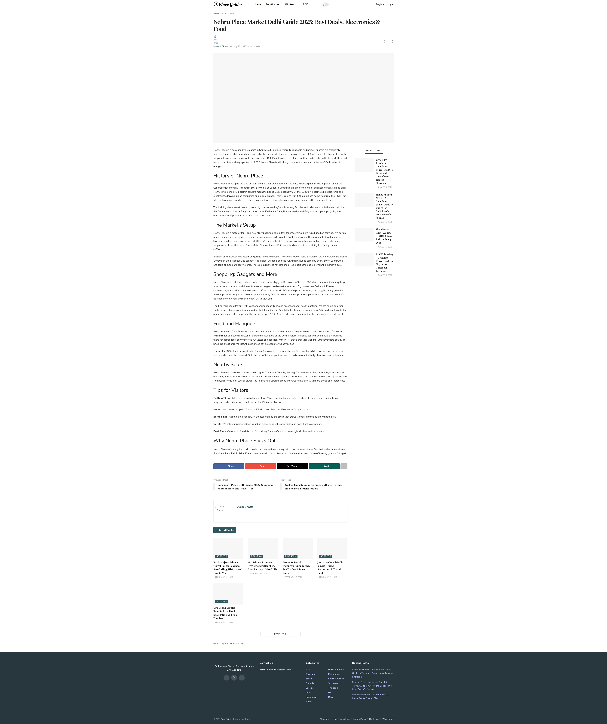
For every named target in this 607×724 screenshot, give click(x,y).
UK (329, 692)
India (232, 13)
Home (257, 4)
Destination (273, 4)
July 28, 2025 (240, 46)
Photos (289, 4)
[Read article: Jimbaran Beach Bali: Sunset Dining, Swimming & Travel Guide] (332, 548)
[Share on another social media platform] (343, 466)
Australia (311, 674)
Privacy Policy (359, 719)
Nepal (309, 701)
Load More (280, 634)
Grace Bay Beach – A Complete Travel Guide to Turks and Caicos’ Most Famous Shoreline (372, 673)
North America (336, 669)
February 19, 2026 (224, 577)
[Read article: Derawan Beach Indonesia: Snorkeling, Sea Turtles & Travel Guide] (298, 548)
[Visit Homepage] (228, 4)
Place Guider (226, 719)
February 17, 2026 (258, 574)
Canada (310, 683)
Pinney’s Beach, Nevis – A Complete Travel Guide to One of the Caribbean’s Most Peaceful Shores (372, 686)
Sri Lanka (333, 683)
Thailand (333, 687)
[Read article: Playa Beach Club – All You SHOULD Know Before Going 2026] (364, 234)
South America (336, 678)
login (223, 643)
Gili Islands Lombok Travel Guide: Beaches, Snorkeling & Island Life (262, 566)
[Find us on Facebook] (227, 678)
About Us (324, 719)
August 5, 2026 (384, 187)
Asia (224, 13)
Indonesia (221, 556)
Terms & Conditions (341, 719)
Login (390, 4)
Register (380, 4)
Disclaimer (374, 719)
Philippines (334, 674)
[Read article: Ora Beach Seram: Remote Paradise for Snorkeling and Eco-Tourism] (228, 594)
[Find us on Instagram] (242, 678)
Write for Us (388, 719)
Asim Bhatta (222, 46)
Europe (309, 687)
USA (330, 697)
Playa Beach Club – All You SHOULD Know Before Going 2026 (384, 236)
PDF (305, 4)
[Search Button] (316, 4)
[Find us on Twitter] (234, 678)
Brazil (309, 678)
